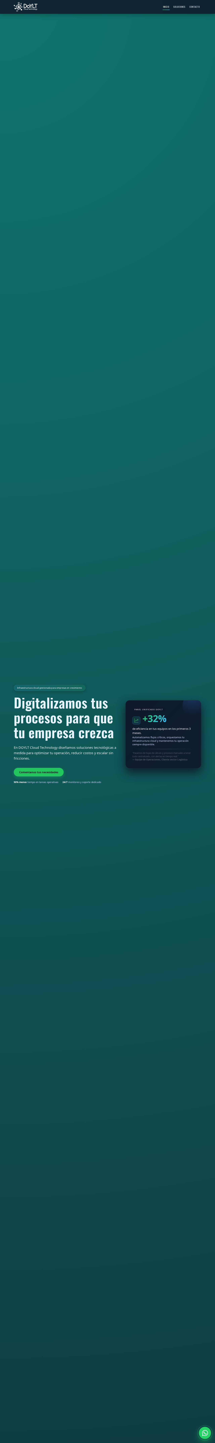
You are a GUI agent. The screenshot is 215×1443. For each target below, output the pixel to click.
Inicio (166, 6)
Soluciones (179, 6)
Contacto (194, 6)
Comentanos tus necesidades (38, 772)
